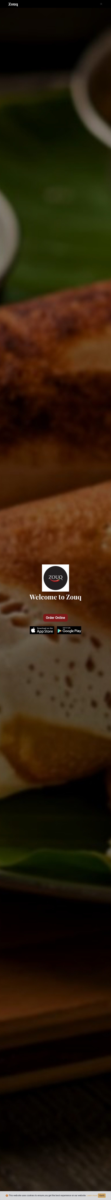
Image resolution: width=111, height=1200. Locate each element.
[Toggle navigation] (101, 4)
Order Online (55, 618)
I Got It (101, 1195)
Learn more (92, 1195)
